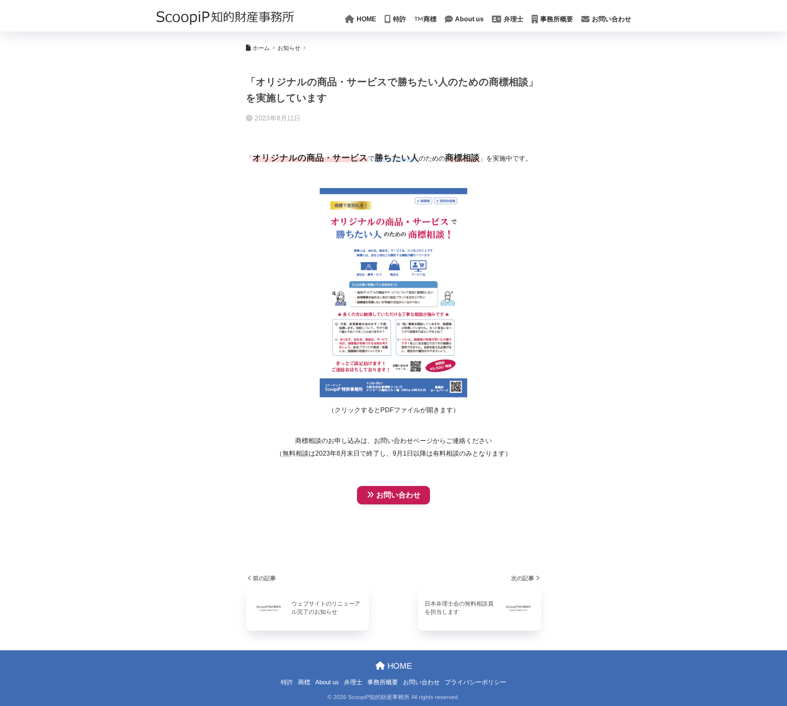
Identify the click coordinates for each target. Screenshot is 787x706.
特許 (398, 19)
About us (469, 19)
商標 (430, 19)
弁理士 (512, 19)
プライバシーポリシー (475, 682)
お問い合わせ (610, 19)
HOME (365, 19)
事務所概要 (556, 19)
